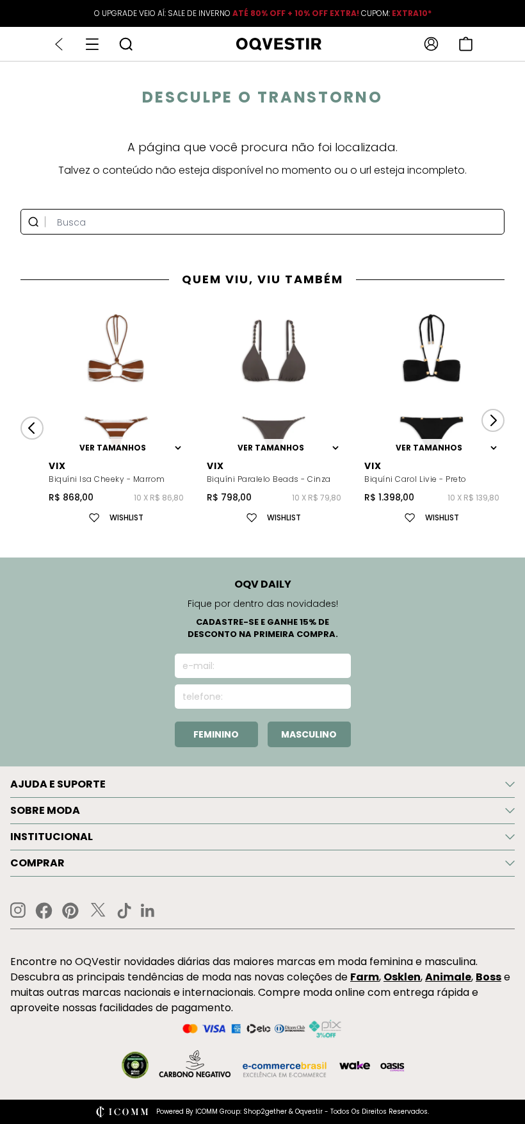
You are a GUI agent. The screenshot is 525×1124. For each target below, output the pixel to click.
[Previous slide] (32, 428)
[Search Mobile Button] (126, 44)
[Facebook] (43, 910)
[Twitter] (98, 910)
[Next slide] (493, 420)
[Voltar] (58, 44)
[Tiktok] (124, 910)
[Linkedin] (148, 910)
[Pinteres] (70, 910)
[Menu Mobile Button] (92, 44)
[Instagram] (18, 910)
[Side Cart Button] (465, 44)
